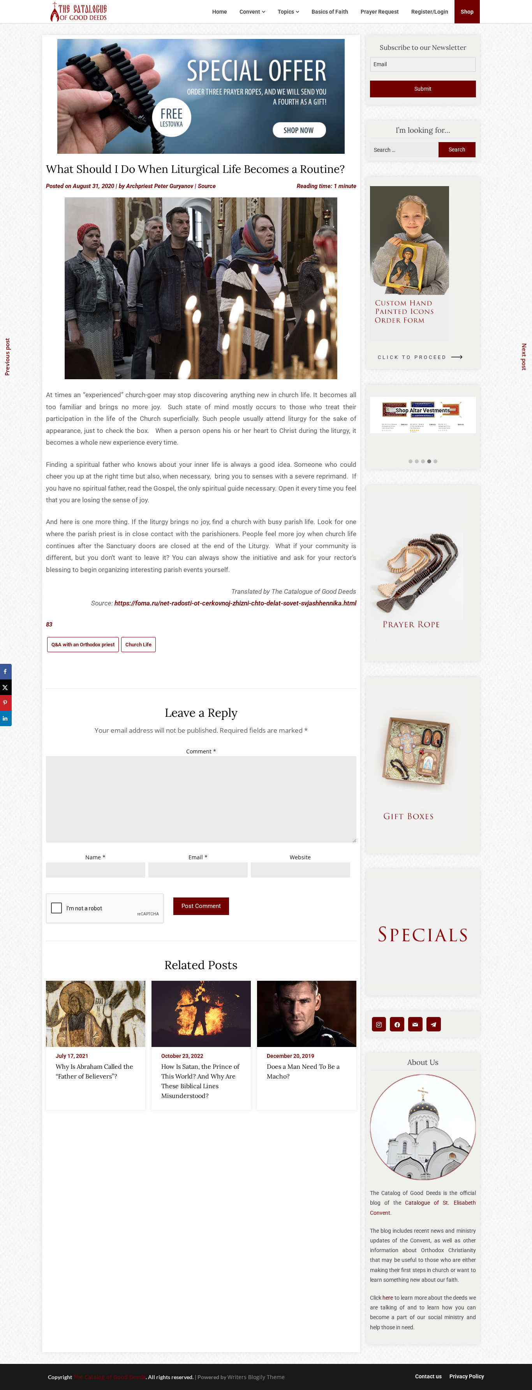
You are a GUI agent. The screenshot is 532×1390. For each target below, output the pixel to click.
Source (207, 186)
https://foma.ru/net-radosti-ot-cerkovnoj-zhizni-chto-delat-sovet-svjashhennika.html (235, 603)
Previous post (7, 357)
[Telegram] (434, 1024)
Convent (250, 12)
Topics (286, 12)
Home (219, 12)
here (387, 1298)
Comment (201, 751)
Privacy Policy (466, 1376)
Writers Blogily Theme (256, 1377)
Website (300, 857)
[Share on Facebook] (6, 671)
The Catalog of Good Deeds (109, 1377)
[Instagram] (379, 1024)
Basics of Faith (330, 12)
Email (198, 857)
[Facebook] (397, 1024)
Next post (524, 356)
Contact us (428, 1376)
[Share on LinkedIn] (6, 718)
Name (95, 857)
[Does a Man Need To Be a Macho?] (306, 1011)
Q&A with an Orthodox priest (83, 644)
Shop (467, 12)
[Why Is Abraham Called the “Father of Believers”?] (95, 1011)
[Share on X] (6, 687)
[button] (410, 461)
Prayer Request (380, 12)
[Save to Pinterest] (6, 703)
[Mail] (415, 1024)
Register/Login (429, 12)
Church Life (138, 644)
